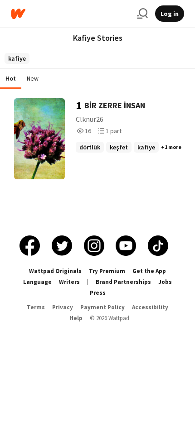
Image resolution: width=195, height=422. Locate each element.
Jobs (165, 282)
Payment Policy (102, 307)
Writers (69, 282)
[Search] (142, 13)
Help (76, 318)
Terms (36, 307)
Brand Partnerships (123, 282)
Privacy (62, 307)
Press (98, 293)
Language (37, 282)
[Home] (70, 13)
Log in (170, 14)
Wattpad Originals (55, 271)
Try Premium (107, 271)
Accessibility (150, 307)
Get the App (149, 271)
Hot (10, 78)
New (33, 78)
